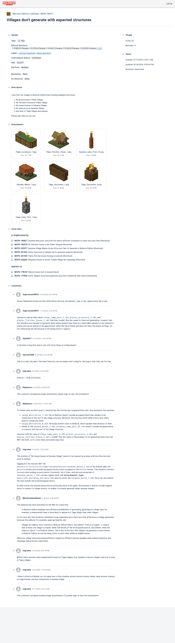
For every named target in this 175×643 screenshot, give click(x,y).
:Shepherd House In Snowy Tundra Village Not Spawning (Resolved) (50, 260)
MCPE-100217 (47, 14)
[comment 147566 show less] (13, 371)
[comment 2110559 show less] (13, 294)
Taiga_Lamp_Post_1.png (26, 217)
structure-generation (27, 53)
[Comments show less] (9, 285)
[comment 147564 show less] (13, 403)
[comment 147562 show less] (13, 449)
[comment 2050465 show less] (13, 354)
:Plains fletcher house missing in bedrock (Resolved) (43, 256)
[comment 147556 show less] (13, 589)
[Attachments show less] (9, 124)
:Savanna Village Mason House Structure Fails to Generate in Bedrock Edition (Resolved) (59, 248)
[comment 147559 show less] (13, 550)
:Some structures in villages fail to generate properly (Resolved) (48, 252)
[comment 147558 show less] (13, 569)
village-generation (44, 53)
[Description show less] (9, 87)
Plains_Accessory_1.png (26, 152)
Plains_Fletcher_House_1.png (58, 152)
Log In (169, 4)
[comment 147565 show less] (13, 387)
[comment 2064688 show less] (13, 338)
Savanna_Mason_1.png (26, 184)
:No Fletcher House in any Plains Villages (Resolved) (43, 244)
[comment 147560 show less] (13, 498)
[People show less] (123, 35)
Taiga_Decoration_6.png (91, 184)
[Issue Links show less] (9, 229)
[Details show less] (9, 35)
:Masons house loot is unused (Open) (37, 272)
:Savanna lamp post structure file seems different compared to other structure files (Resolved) (62, 241)
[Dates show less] (123, 54)
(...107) (99, 48)
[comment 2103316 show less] (13, 310)
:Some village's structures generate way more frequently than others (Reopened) (56, 276)
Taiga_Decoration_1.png (58, 184)
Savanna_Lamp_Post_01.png (91, 152)
